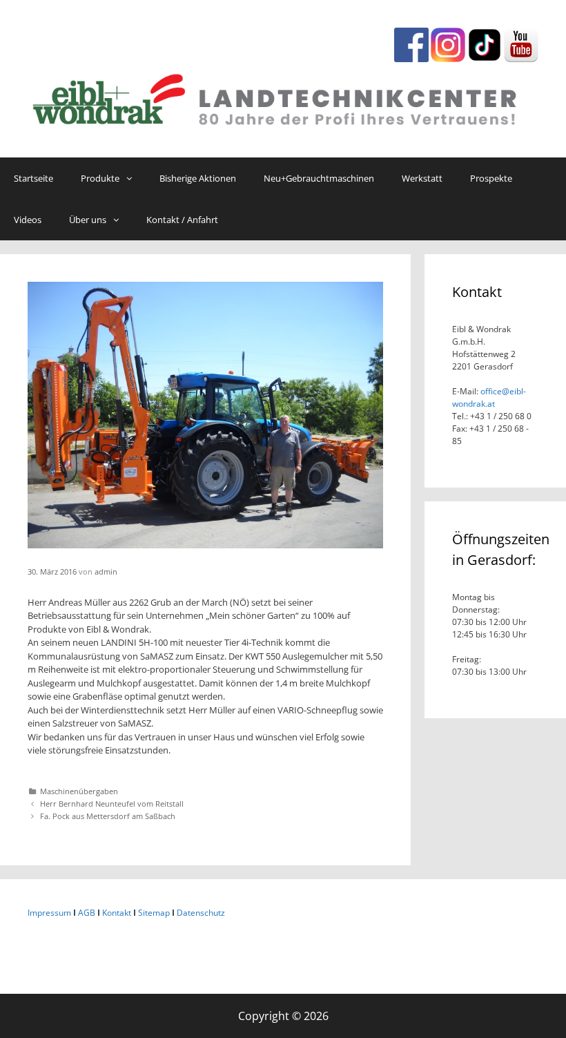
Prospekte (491, 178)
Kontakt (116, 913)
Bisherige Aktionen (197, 178)
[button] (132, 178)
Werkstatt (422, 178)
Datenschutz (201, 913)
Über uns (87, 219)
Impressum (49, 913)
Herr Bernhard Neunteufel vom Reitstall (112, 803)
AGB (86, 913)
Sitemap (154, 913)
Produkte (100, 178)
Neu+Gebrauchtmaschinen (319, 178)
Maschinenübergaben (79, 791)
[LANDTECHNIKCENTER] (283, 96)
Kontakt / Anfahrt (182, 219)
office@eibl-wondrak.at (489, 397)
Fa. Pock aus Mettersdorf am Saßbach (107, 816)
